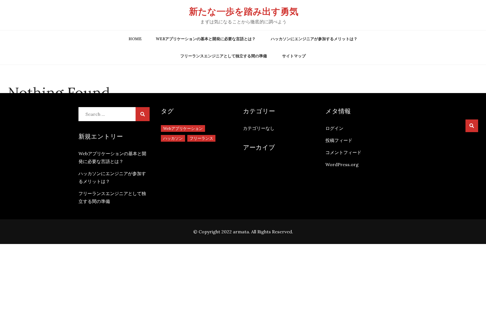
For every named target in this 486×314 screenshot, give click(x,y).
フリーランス (201, 138)
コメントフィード (343, 152)
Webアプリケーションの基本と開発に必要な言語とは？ (206, 38)
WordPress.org (342, 164)
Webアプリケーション (183, 128)
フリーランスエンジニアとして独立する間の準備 (223, 55)
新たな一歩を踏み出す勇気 (243, 11)
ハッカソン (173, 138)
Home (135, 38)
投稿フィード (338, 140)
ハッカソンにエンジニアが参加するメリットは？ (314, 38)
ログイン (334, 128)
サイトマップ (294, 55)
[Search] (471, 125)
